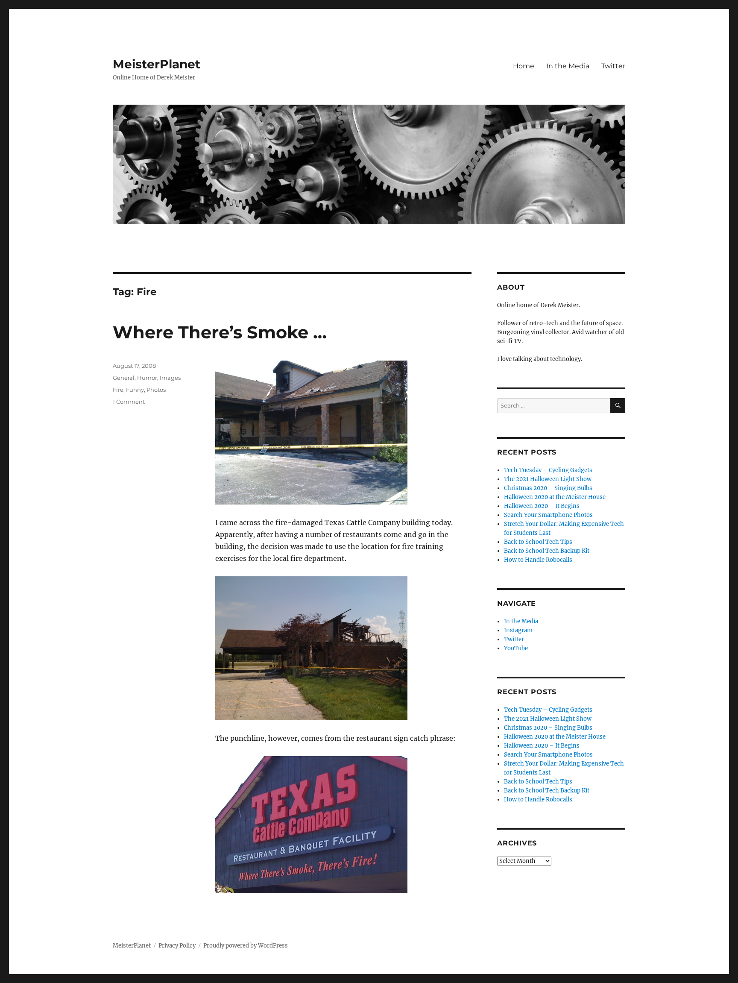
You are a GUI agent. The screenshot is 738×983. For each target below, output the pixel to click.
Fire (118, 389)
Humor (147, 377)
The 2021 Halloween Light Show (548, 479)
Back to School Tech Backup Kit (546, 551)
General (124, 377)
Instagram (518, 630)
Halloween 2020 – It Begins (542, 506)
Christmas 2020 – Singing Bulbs (548, 488)
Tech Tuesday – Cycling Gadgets (548, 470)
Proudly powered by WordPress (245, 945)
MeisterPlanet (156, 64)
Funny (135, 389)
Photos (156, 389)
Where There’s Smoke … (220, 332)
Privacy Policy (177, 945)
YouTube (516, 648)
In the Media (567, 66)
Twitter (613, 66)
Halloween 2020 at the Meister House (555, 497)
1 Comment (129, 401)
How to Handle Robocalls (538, 559)
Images (170, 377)
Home (523, 66)
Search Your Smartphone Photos (548, 515)
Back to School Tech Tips (538, 542)
